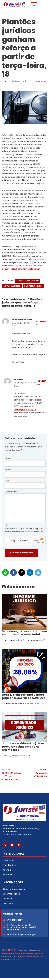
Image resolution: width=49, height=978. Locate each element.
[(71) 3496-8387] (4, 920)
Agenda (7, 869)
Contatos (8, 903)
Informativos (16, 640)
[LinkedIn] (30, 572)
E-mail (9, 469)
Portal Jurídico (10, 865)
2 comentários (39, 81)
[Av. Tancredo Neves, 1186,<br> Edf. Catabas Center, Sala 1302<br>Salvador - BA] (4, 927)
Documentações (11, 893)
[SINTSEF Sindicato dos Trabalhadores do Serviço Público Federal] (14, 5)
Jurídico (5, 81)
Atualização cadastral (14, 889)
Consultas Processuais (27, 281)
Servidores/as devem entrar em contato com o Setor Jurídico (24, 632)
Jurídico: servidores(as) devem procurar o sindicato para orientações (24, 746)
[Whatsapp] (19, 845)
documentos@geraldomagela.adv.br (21, 268)
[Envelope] (12, 845)
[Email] (38, 572)
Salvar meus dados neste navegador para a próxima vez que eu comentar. (24, 530)
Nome (8, 458)
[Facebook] (13, 572)
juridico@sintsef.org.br (25, 409)
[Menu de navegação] (34, 4)
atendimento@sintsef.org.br (21, 934)
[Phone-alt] (5, 845)
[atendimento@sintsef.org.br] (4, 934)
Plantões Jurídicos (33, 286)
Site (7, 480)
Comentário (12, 491)
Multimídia (8, 898)
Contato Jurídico (11, 286)
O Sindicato (8, 860)
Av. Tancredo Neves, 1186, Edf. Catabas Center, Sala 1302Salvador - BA (22, 927)
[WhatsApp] (5, 572)
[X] (21, 572)
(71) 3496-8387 (15, 920)
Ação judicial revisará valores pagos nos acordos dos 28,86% (23, 696)
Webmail (7, 874)
